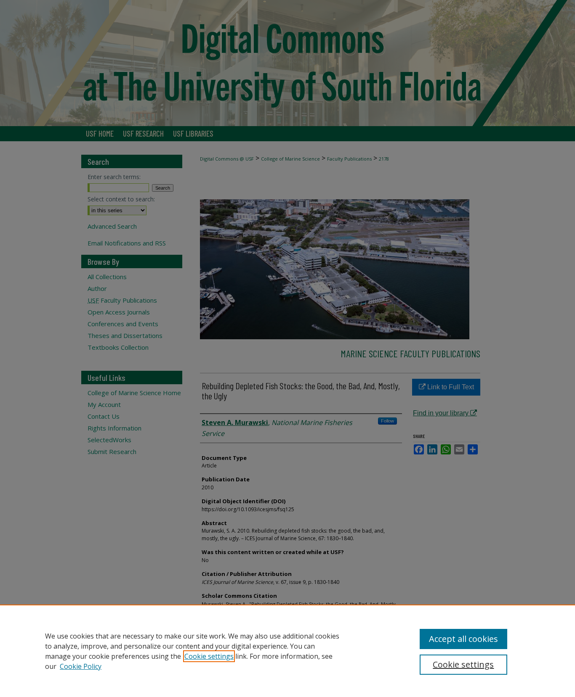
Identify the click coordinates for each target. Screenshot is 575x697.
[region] (287, 651)
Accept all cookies (463, 638)
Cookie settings (209, 656)
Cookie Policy (80, 666)
